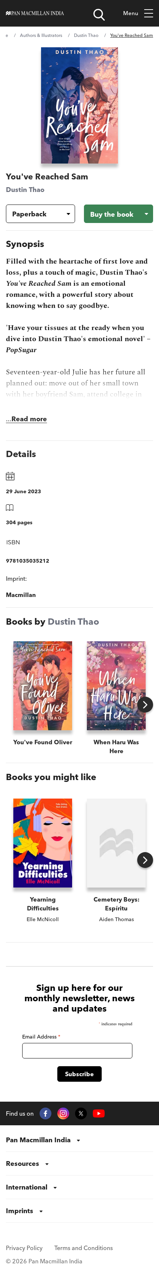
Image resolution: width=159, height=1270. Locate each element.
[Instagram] (63, 1113)
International (26, 1187)
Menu (130, 13)
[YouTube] (99, 1113)
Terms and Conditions (83, 1248)
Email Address (41, 1036)
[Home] (35, 13)
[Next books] (145, 705)
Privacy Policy (24, 1248)
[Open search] (99, 15)
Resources (22, 1163)
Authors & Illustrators (41, 35)
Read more (29, 419)
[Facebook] (45, 1113)
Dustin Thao (86, 35)
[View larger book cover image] (79, 105)
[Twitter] (81, 1113)
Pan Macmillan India (38, 1140)
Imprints (19, 1210)
